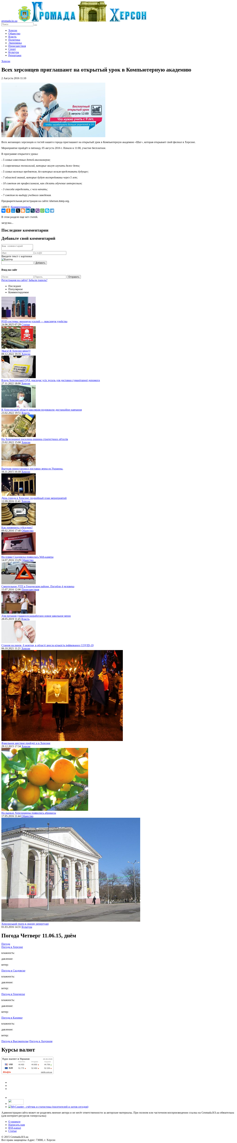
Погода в (12, 947)
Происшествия (17, 46)
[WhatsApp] (42, 211)
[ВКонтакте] (3, 211)
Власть (12, 36)
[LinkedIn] (28, 211)
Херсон (12, 30)
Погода (5, 943)
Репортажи (14, 55)
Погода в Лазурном (40, 1041)
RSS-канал (14, 1127)
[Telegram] (52, 211)
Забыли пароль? (37, 280)
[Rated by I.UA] (16, 1103)
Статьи (26, 324)
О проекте (14, 1121)
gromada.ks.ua (9, 20)
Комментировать (21, 206)
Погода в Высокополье (15, 1041)
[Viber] (37, 211)
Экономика (15, 42)
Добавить (40, 263)
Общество (14, 33)
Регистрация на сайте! (14, 280)
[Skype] (47, 211)
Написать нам (16, 1124)
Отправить (73, 277)
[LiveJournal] (33, 211)
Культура (13, 52)
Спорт (12, 49)
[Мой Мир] (13, 211)
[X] (18, 211)
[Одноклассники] (8, 211)
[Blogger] (23, 211)
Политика (14, 39)
